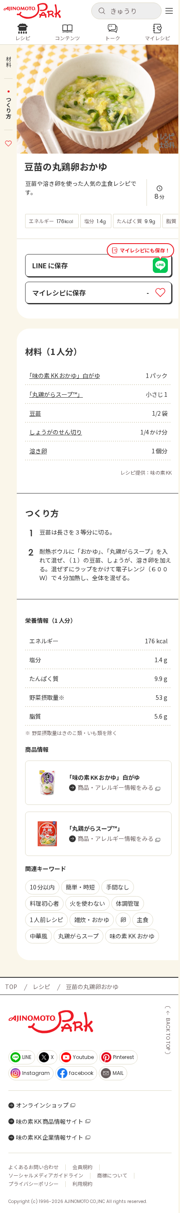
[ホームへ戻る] (32, 11)
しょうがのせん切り (55, 432)
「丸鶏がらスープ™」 (56, 394)
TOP (11, 986)
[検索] (102, 11)
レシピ (41, 986)
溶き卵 (38, 451)
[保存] (8, 142)
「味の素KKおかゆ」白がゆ (64, 375)
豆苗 (35, 413)
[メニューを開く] (169, 10)
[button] (126, 11)
